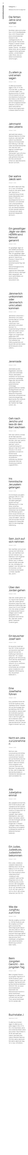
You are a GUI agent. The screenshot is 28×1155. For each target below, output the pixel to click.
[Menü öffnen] (3, 3)
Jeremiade (15, 361)
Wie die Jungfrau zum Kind (14, 909)
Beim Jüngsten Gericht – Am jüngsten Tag (16, 963)
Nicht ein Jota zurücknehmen (17, 740)
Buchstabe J (16, 1014)
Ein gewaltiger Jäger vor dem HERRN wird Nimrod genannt (17, 234)
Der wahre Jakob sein (15, 178)
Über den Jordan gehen (17, 589)
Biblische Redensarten (3, 12)
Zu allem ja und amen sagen (15, 75)
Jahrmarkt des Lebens (16, 125)
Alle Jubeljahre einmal (15, 792)
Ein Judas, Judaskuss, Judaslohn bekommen (15, 851)
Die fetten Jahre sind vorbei (15, 20)
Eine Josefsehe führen (15, 691)
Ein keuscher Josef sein (16, 637)
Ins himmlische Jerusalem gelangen (15, 483)
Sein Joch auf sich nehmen (17, 540)
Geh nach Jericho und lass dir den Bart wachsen (17, 423)
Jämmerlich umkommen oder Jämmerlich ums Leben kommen (16, 301)
